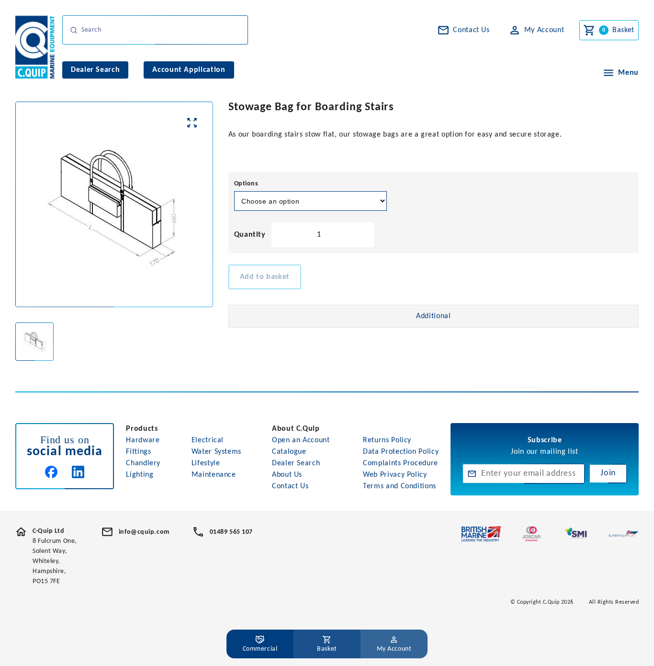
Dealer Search (296, 463)
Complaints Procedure (400, 463)
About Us (287, 475)
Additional (433, 316)
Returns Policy (387, 440)
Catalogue (289, 452)
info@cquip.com (144, 532)
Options (246, 183)
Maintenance (214, 475)
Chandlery (143, 463)
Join (608, 473)
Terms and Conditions (399, 486)
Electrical (208, 440)
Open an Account (301, 440)
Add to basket (265, 277)
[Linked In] (78, 472)
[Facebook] (51, 472)
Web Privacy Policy (395, 475)
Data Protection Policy (401, 452)
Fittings (138, 452)
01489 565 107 (231, 532)
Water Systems (216, 452)
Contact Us (290, 486)
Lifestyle (206, 463)
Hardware (142, 440)
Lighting (139, 475)
